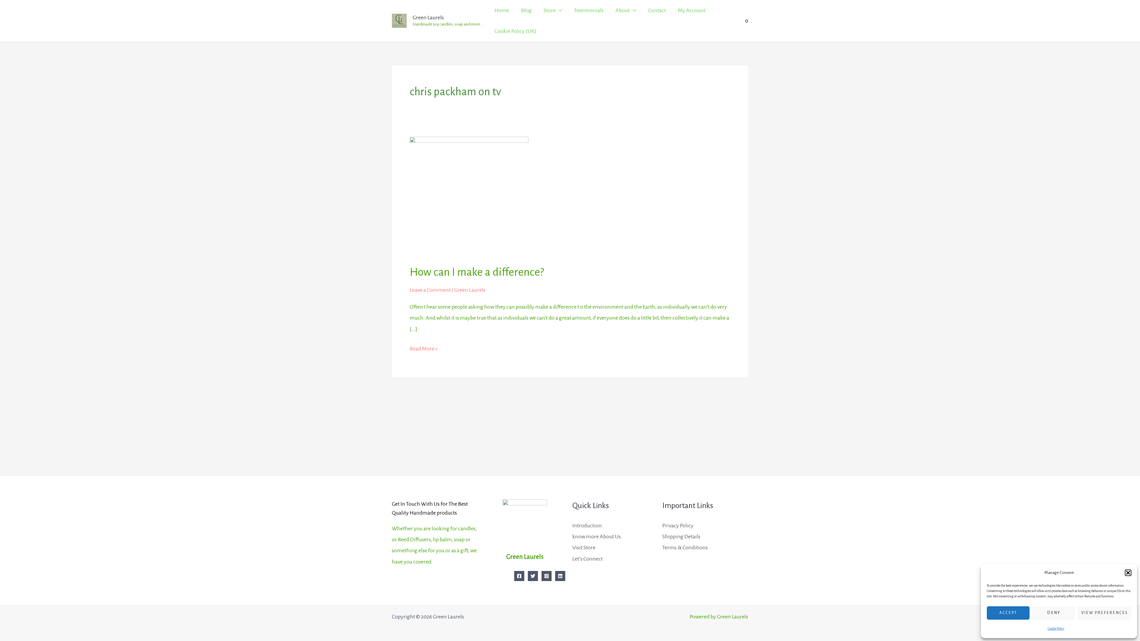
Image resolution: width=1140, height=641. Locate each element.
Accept (1008, 612)
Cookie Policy (1056, 628)
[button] (1128, 573)
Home (502, 10)
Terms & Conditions (685, 547)
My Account (691, 10)
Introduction (587, 526)
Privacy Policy (678, 526)
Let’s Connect (587, 559)
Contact (657, 10)
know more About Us (596, 537)
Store (550, 10)
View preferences (1104, 612)
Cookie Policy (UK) (515, 31)
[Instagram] (547, 576)
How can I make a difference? (477, 272)
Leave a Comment (430, 290)
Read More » (424, 347)
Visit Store (584, 547)
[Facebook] (519, 576)
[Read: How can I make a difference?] (469, 196)
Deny (1053, 612)
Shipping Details (681, 537)
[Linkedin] (560, 576)
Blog (526, 10)
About (622, 10)
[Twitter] (533, 576)
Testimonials (589, 10)
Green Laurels (428, 17)
